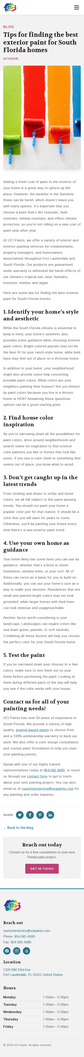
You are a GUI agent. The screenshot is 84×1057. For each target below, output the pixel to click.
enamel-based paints (32, 730)
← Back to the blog (18, 827)
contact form (37, 776)
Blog (8, 27)
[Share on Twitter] (20, 815)
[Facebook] (7, 951)
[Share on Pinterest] (40, 815)
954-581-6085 (21, 942)
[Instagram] (16, 951)
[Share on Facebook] (30, 815)
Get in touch (42, 868)
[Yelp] (26, 951)
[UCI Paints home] (10, 7)
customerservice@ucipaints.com (48, 789)
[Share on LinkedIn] (50, 815)
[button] (77, 7)
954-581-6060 (54, 770)
